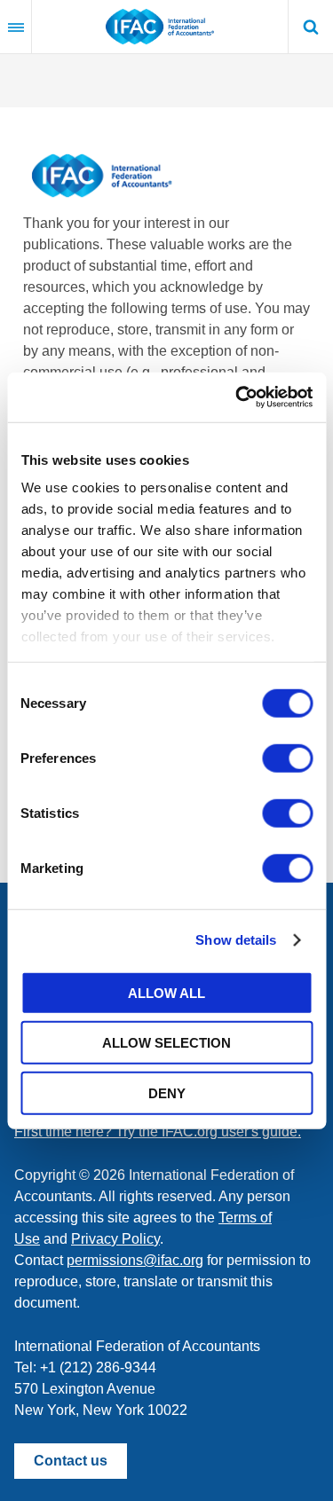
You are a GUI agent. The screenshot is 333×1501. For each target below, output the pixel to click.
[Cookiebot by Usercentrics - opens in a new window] (237, 397)
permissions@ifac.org (135, 1260)
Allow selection (166, 1042)
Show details (235, 939)
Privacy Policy (115, 1238)
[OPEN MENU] (16, 26)
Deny (167, 1092)
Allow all (166, 992)
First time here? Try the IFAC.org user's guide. (157, 1131)
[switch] (287, 757)
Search (311, 26)
